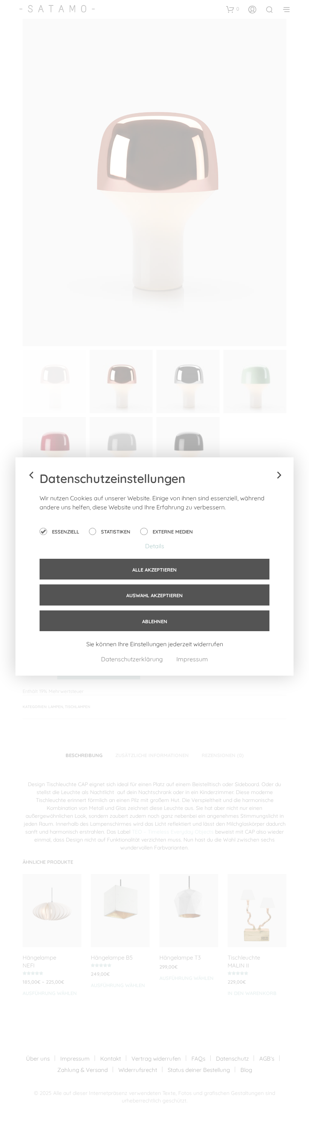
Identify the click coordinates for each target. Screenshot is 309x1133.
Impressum (192, 659)
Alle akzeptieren (154, 570)
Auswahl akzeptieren (154, 595)
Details (154, 546)
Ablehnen (154, 621)
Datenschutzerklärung (132, 659)
